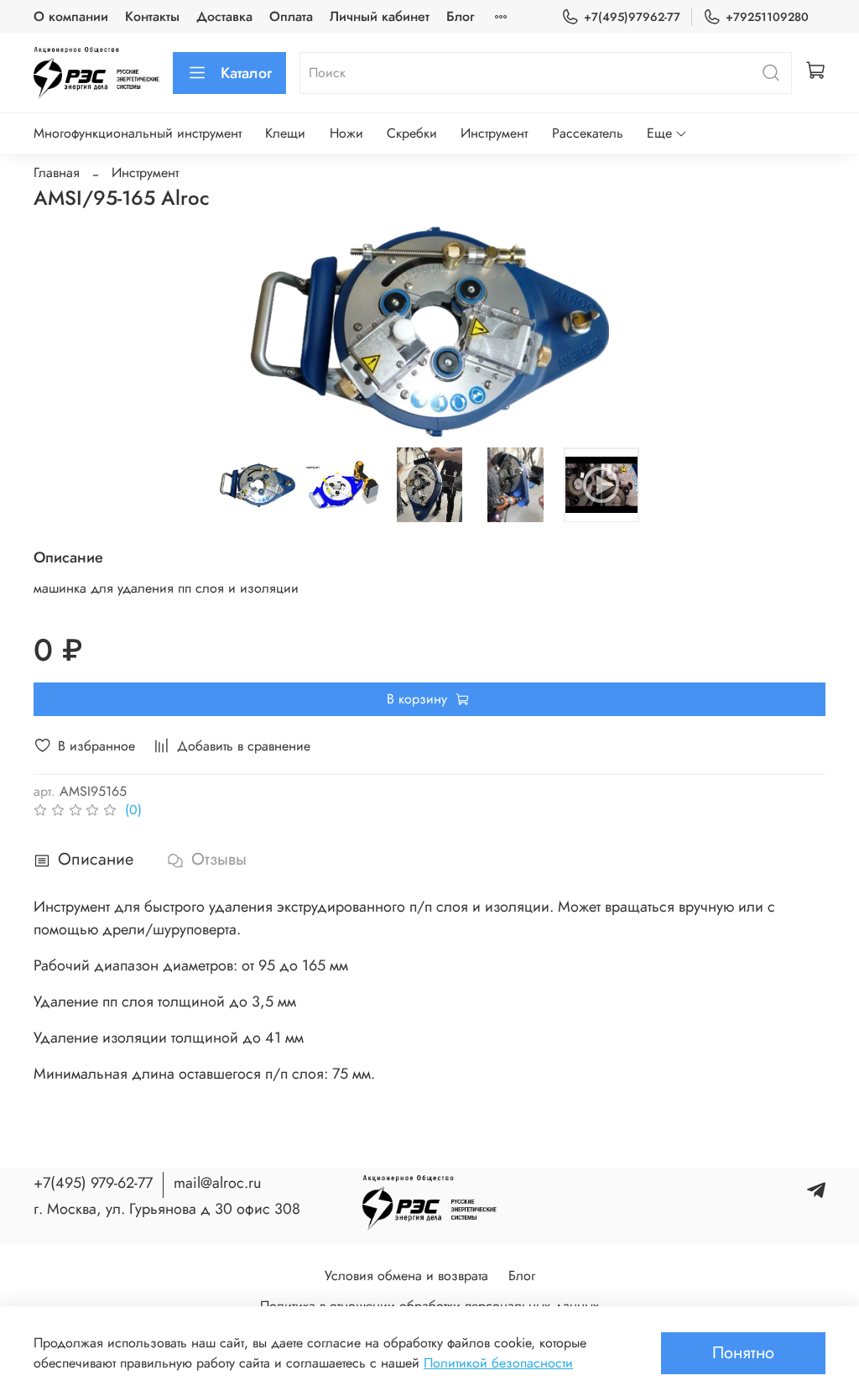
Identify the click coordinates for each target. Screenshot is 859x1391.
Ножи (346, 133)
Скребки (412, 133)
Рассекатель (587, 133)
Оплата (291, 16)
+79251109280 (767, 16)
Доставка (224, 16)
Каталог (246, 73)
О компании (71, 16)
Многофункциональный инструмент (138, 133)
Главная (57, 172)
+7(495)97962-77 (632, 16)
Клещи (285, 133)
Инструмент (494, 133)
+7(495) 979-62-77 (93, 1183)
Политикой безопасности (498, 1363)
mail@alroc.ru (217, 1183)
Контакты (152, 16)
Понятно (743, 1353)
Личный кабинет (380, 16)
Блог (460, 16)
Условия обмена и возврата (406, 1275)
